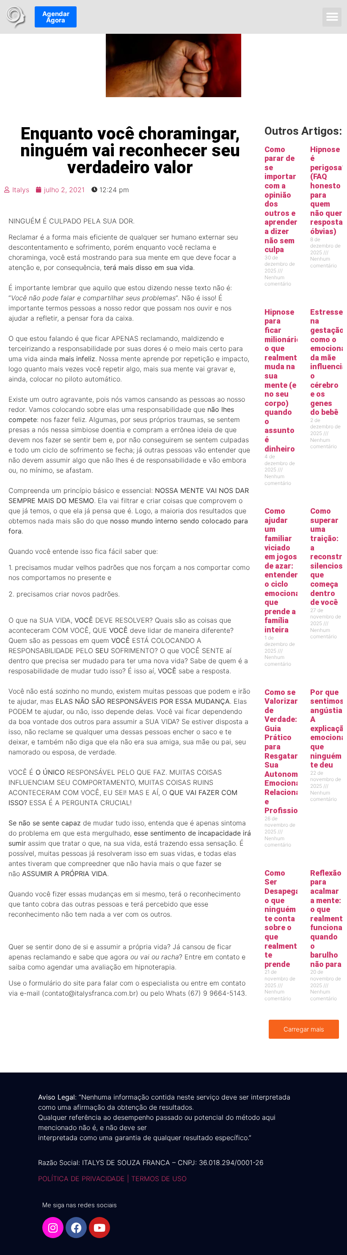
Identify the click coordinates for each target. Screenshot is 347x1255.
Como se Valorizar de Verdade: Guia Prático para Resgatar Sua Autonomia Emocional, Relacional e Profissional (286, 751)
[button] (331, 17)
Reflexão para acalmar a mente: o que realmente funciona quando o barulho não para (328, 918)
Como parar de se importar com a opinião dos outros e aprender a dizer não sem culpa (280, 199)
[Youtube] (99, 1227)
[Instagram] (52, 1227)
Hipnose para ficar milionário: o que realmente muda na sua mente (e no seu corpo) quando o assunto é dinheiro (283, 380)
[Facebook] (76, 1227)
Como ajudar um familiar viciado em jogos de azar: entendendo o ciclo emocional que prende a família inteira (286, 570)
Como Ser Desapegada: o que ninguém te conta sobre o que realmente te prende (287, 918)
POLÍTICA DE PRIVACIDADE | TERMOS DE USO (112, 1178)
